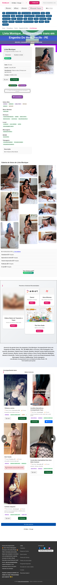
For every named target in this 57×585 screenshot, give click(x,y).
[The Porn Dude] (39, 314)
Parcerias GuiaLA (24, 573)
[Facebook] (39, 548)
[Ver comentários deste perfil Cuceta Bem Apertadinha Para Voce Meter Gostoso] (43, 428)
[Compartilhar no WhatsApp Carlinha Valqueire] (25, 474)
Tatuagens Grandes (18, 142)
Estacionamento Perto (8, 126)
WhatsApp (15, 79)
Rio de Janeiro (9, 509)
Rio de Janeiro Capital (11, 13)
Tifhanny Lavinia (9, 408)
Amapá (47, 21)
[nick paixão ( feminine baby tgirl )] (15, 439)
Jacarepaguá (16, 509)
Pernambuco (43, 18)
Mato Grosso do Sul (28, 21)
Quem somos (23, 554)
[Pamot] (32, 291)
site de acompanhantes (11, 562)
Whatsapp (11, 106)
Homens (16, 116)
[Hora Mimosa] (47, 291)
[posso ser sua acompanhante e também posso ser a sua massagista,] (15, 488)
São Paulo (34, 412)
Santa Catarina (6, 18)
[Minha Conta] (27, 3)
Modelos (5, 106)
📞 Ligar (6, 79)
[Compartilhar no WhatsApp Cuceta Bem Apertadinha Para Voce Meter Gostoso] (51, 428)
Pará (25, 18)
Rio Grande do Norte (29, 15)
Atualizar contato (18, 54)
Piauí (49, 18)
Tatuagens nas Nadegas (8, 144)
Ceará (47, 13)
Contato (22, 570)
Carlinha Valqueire (9, 506)
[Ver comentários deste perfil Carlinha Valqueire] (17, 474)
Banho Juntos (23, 116)
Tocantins (20, 18)
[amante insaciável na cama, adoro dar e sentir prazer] (41, 390)
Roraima (5, 21)
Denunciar (8, 54)
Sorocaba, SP (40, 464)
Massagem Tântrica (7, 131)
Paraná (36, 18)
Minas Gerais (19, 15)
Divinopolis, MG (16, 410)
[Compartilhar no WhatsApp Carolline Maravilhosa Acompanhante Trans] (51, 376)
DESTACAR (7, 58)
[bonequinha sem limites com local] (15, 390)
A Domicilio (5, 124)
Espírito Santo (6, 15)
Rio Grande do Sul (40, 15)
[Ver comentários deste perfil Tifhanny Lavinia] (18, 376)
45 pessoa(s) (12, 85)
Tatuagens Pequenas (7, 142)
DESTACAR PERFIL (28, 272)
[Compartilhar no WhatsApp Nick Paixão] (25, 425)
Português (5, 111)
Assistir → (13, 325)
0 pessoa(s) (22, 85)
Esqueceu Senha (24, 551)
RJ (3, 13)
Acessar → (39, 330)
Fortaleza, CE (12, 459)
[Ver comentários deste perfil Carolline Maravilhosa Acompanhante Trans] (44, 376)
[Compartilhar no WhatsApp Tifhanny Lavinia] (25, 376)
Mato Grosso (19, 21)
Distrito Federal (35, 13)
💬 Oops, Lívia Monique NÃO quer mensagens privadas (17, 91)
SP (19, 13)
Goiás (13, 15)
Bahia (43, 13)
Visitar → (32, 302)
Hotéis (19, 124)
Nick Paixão (7, 457)
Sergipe (13, 18)
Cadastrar (22, 548)
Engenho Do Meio (23, 28)
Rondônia (49, 15)
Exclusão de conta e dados (27, 566)
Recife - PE (18, 51)
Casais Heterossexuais (8, 116)
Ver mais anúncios (28, 524)
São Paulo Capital (26, 13)
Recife (16, 28)
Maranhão (11, 21)
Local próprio (13, 124)
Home (3, 28)
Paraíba (30, 18)
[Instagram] (49, 548)
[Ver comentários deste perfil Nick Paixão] (17, 425)
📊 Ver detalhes (17, 251)
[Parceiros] (13, 301)
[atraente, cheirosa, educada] (41, 442)
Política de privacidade (25, 560)
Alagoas (41, 21)
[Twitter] (44, 548)
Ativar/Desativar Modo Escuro (45, 550)
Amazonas (5, 24)
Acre (36, 21)
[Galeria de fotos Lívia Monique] (9, 178)
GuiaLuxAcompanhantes (23, 581)
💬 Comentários (17, 96)
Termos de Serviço (24, 557)
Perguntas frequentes (25, 563)
